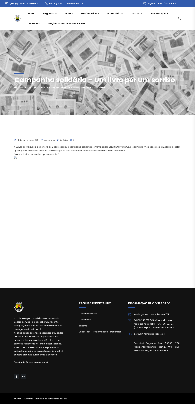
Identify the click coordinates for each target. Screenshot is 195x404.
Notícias (64, 140)
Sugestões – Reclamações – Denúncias (100, 331)
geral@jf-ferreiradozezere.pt (149, 333)
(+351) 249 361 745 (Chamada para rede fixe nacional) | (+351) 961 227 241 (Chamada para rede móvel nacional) (154, 324)
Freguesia (48, 13)
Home (31, 13)
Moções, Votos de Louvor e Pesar (67, 23)
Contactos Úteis (88, 313)
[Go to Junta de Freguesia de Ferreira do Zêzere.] (18, 87)
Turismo (134, 13)
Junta (67, 13)
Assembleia (113, 13)
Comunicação (157, 13)
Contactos (34, 23)
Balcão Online (89, 13)
